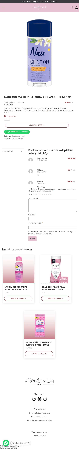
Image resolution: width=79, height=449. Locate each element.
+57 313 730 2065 (41, 417)
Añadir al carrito (37, 125)
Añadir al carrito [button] (18, 298)
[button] (6, 443)
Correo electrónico (35, 223)
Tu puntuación (34, 195)
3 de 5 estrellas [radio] (47, 194)
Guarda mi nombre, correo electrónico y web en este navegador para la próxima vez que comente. (51, 233)
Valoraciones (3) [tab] (7, 151)
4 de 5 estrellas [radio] (49, 194)
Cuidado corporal (18, 136)
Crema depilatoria (17, 139)
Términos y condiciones (39, 432)
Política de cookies (39, 436)
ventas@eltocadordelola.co (40, 413)
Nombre (31, 214)
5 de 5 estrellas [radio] (51, 194)
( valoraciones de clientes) (14, 102)
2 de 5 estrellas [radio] (44, 194)
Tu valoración (34, 198)
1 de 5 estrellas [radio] (42, 194)
